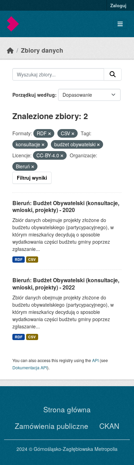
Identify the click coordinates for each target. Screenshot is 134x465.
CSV (32, 259)
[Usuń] (49, 133)
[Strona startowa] (10, 50)
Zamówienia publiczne (51, 426)
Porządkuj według (33, 94)
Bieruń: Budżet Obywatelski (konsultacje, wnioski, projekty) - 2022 (65, 283)
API (95, 360)
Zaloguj (118, 5)
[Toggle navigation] (120, 24)
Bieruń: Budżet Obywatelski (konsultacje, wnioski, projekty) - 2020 (65, 206)
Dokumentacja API (29, 367)
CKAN (109, 426)
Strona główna (67, 409)
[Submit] (113, 74)
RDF (18, 259)
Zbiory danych (42, 50)
